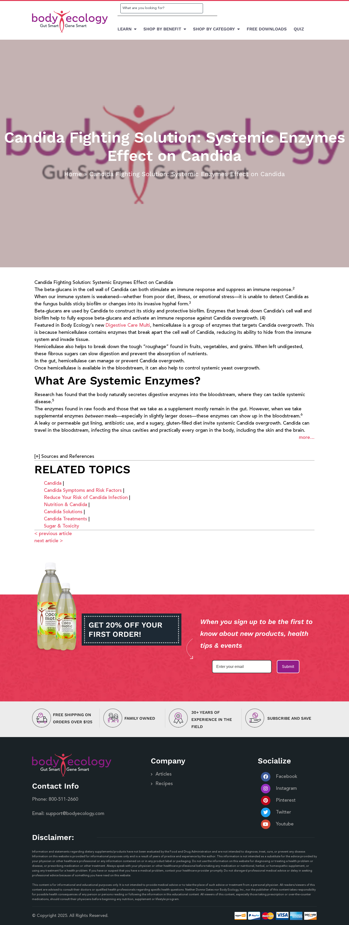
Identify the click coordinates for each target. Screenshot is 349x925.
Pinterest (286, 800)
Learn (125, 28)
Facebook (286, 776)
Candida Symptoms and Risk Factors (83, 490)
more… (307, 437)
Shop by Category (214, 28)
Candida (52, 483)
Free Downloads (267, 28)
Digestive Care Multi (128, 325)
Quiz (299, 28)
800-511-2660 (63, 799)
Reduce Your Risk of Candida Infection (86, 497)
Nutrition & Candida (65, 505)
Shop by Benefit (162, 28)
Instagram (286, 788)
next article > (48, 541)
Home (73, 173)
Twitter (283, 812)
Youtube (285, 824)
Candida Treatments (65, 519)
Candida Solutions (63, 512)
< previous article (53, 534)
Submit (288, 666)
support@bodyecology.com (75, 813)
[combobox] (161, 8)
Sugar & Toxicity (61, 526)
